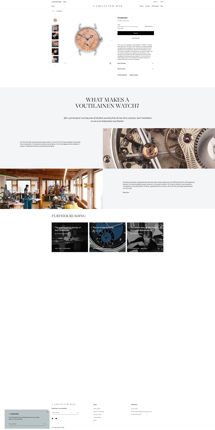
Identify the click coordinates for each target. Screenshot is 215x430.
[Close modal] (47, 412)
